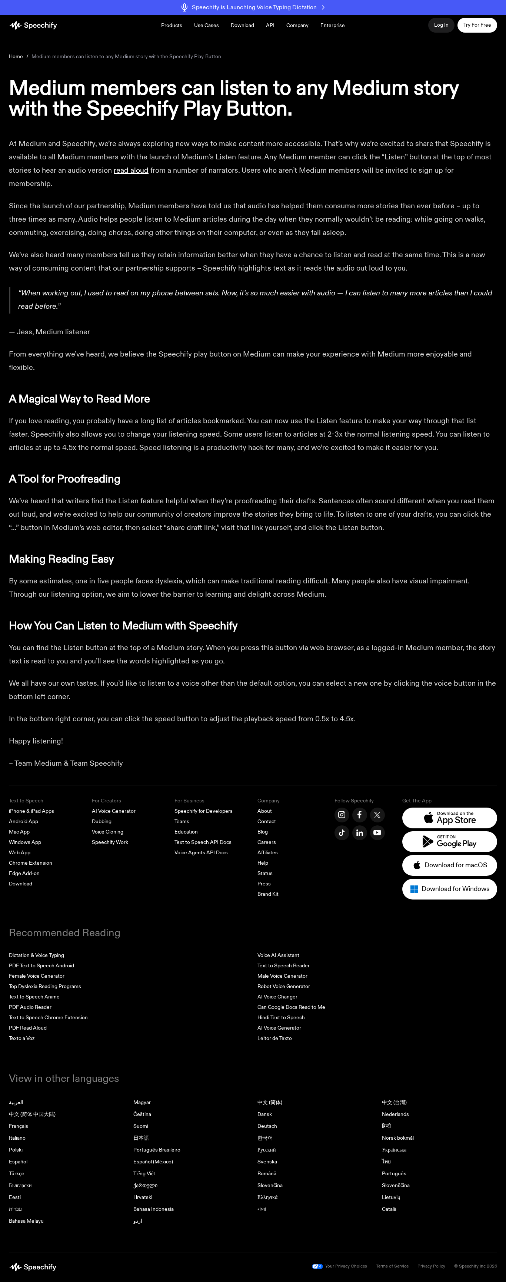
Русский (266, 1150)
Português (394, 1173)
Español (18, 1162)
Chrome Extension (30, 863)
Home (16, 56)
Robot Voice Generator (283, 986)
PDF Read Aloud (28, 1028)
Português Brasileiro (156, 1150)
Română (266, 1173)
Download (242, 25)
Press (264, 884)
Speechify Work (110, 842)
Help (262, 863)
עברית (15, 1209)
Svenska (267, 1162)
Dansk (264, 1114)
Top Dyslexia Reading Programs (45, 986)
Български (20, 1185)
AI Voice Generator (114, 811)
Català (389, 1209)
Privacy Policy (431, 1266)
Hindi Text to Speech (281, 1017)
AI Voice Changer (277, 997)
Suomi (140, 1126)
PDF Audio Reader (30, 1007)
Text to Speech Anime (34, 997)
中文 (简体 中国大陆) (32, 1114)
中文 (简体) (269, 1102)
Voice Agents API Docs (201, 852)
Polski (16, 1150)
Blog (262, 832)
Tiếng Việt (144, 1173)
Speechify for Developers (203, 811)
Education (186, 832)
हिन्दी (386, 1126)
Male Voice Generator (282, 976)
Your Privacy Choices (346, 1266)
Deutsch (267, 1126)
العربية (16, 1102)
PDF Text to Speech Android (41, 966)
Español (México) (153, 1162)
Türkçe (16, 1173)
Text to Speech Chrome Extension (48, 1017)
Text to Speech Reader (283, 966)
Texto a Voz (21, 1038)
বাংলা (261, 1209)
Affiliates (267, 852)
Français (18, 1126)
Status (265, 873)
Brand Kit (268, 894)
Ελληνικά (267, 1197)
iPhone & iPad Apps (31, 811)
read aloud (131, 170)
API (270, 25)
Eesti (15, 1197)
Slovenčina (270, 1185)
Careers (266, 842)
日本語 (141, 1138)
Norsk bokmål (398, 1138)
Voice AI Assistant (278, 955)
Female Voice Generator (36, 976)
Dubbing (101, 821)
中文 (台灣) (394, 1102)
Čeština (142, 1114)
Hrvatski (142, 1197)
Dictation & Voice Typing (36, 955)
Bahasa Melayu (26, 1221)
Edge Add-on (24, 873)
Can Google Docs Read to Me (291, 1007)
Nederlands (395, 1114)
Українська (394, 1150)
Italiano (17, 1138)
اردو (137, 1221)
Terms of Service (392, 1266)
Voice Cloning (107, 832)
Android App (23, 821)
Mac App (19, 832)
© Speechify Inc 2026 (475, 1266)
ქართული (145, 1185)
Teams (181, 821)
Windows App (25, 842)
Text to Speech (26, 801)
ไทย (386, 1162)
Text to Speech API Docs (203, 842)
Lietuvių (391, 1197)
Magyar (142, 1102)
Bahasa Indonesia (153, 1209)
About (264, 811)
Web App (19, 852)
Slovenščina (396, 1185)
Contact (266, 821)
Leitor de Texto (274, 1038)
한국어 (265, 1138)
